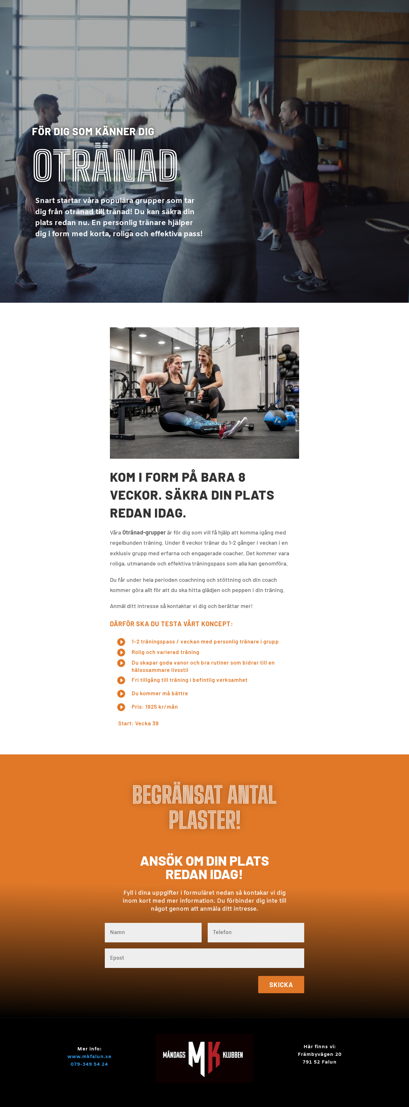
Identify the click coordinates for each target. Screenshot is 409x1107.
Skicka (281, 984)
